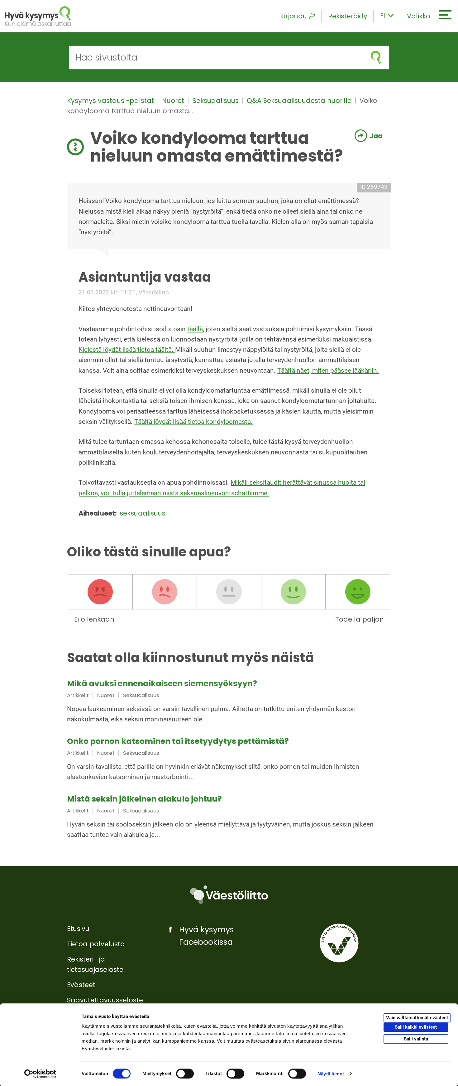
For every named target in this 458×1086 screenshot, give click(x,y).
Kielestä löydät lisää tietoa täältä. (127, 349)
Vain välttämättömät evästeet (417, 1018)
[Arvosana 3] (229, 591)
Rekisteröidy (347, 16)
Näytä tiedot (330, 1073)
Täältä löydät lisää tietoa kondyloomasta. (193, 421)
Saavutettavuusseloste (105, 1000)
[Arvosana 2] (164, 591)
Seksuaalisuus (217, 100)
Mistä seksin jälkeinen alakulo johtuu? (144, 798)
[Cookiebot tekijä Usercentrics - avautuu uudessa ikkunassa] (40, 1074)
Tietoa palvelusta (96, 943)
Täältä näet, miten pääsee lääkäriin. (328, 370)
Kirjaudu (293, 16)
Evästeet (81, 984)
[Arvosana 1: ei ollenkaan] (100, 591)
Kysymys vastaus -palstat (111, 100)
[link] (229, 702)
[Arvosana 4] (293, 591)
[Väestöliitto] (229, 894)
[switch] (185, 1074)
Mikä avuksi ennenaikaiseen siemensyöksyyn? (162, 683)
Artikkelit (78, 695)
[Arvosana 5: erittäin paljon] (357, 591)
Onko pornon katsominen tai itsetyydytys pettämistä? (178, 741)
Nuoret (174, 100)
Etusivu (78, 928)
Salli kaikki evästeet (416, 1027)
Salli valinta (416, 1039)
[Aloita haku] (376, 57)
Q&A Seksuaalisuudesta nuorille (300, 100)
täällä (195, 329)
